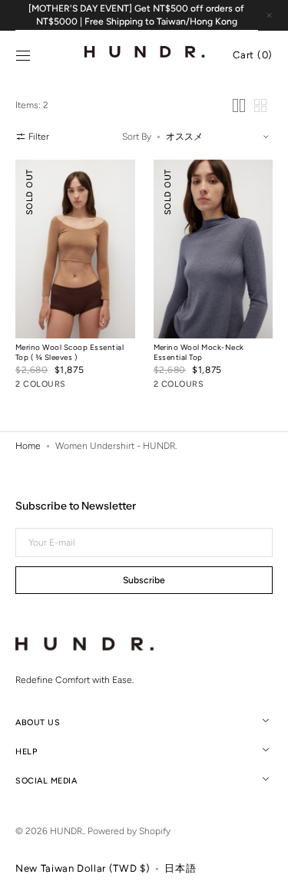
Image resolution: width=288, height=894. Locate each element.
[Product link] (75, 277)
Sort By (136, 136)
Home (28, 445)
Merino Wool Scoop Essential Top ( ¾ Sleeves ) (69, 352)
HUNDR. (67, 831)
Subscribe (144, 580)
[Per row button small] (260, 105)
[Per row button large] (239, 105)
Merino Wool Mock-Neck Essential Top (199, 352)
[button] (23, 56)
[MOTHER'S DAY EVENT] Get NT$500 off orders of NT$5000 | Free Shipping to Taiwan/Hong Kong (136, 15)
